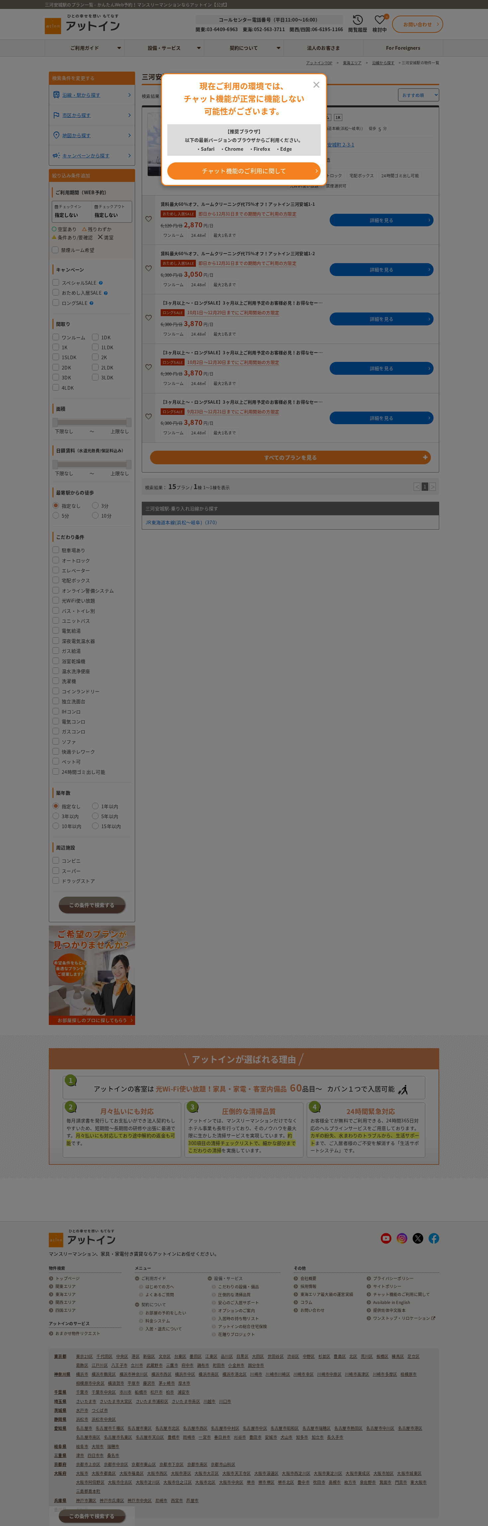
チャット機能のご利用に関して (244, 170)
